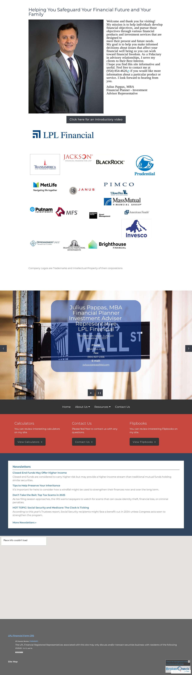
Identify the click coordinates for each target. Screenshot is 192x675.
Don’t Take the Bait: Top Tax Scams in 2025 (39, 495)
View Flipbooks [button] (143, 442)
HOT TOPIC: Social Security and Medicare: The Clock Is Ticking (51, 507)
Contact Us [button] (82, 442)
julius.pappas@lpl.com (96, 364)
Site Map (13, 661)
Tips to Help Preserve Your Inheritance (36, 485)
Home (66, 407)
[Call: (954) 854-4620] (128, 71)
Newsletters (22, 466)
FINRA (32, 641)
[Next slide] (188, 348)
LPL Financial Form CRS (21, 635)
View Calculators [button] (28, 442)
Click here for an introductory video (96, 119)
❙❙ (99, 392)
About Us (81, 407)
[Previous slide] (3, 348)
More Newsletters (24, 522)
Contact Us (122, 407)
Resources (101, 407)
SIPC (36, 641)
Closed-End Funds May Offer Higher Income (40, 472)
